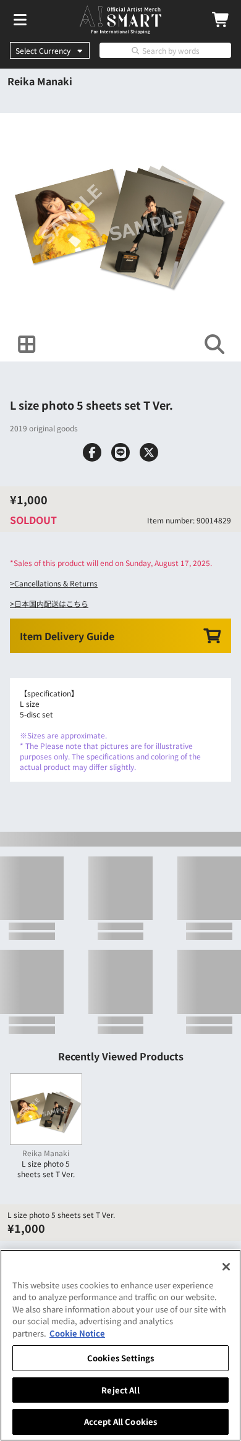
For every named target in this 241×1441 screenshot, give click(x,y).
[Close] (226, 1266)
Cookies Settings (120, 1358)
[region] (120, 1345)
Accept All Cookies (120, 1421)
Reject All (120, 1390)
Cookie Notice (77, 1333)
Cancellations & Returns (56, 583)
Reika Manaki (39, 81)
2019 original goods (44, 428)
